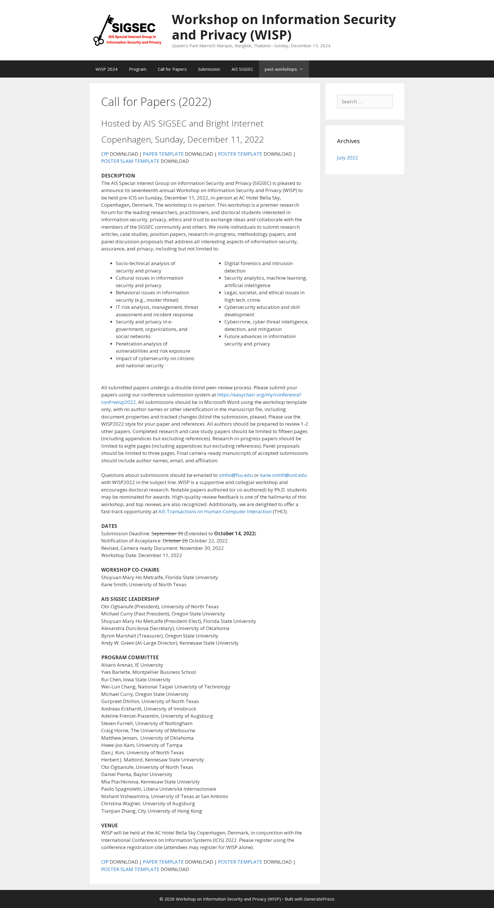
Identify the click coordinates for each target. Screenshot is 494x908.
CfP (105, 154)
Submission (209, 69)
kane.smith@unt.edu (283, 475)
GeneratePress (319, 899)
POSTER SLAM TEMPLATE (130, 161)
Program (137, 69)
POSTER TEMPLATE (240, 154)
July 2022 (347, 157)
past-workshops (281, 69)
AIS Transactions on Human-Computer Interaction (215, 511)
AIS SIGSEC (242, 69)
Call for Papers (172, 69)
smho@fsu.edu (236, 475)
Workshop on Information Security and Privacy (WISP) (284, 26)
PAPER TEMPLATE (163, 154)
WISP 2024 (106, 69)
